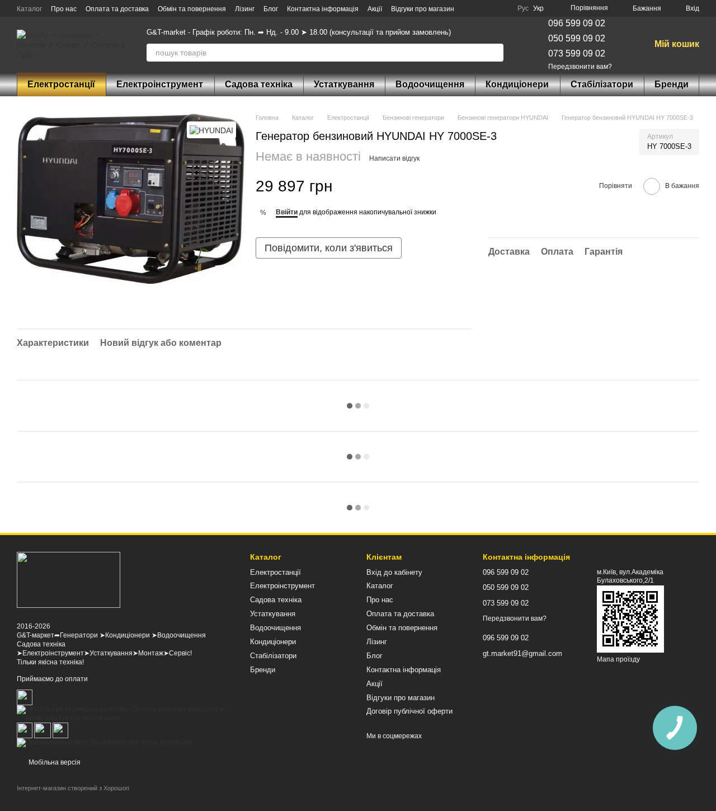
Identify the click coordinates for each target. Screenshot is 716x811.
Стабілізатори (602, 84)
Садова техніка (259, 84)
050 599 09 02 (576, 38)
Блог (270, 9)
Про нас (64, 9)
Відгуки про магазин (422, 9)
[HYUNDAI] (211, 129)
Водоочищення (429, 84)
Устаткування (344, 84)
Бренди (671, 84)
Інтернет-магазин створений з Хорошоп (73, 788)
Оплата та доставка (117, 9)
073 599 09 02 (576, 53)
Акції (375, 9)
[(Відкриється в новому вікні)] (42, 730)
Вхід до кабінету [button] (394, 572)
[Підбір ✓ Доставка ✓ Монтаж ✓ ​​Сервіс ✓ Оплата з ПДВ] (68, 580)
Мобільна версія (54, 762)
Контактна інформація (323, 9)
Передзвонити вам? (580, 67)
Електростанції (61, 84)
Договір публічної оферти (409, 711)
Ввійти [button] (287, 212)
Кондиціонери (517, 84)
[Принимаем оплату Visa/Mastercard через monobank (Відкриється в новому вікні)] (104, 742)
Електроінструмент (159, 84)
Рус (523, 8)
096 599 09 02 (576, 23)
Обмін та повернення (192, 9)
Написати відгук (394, 158)
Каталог (29, 9)
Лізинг (245, 9)
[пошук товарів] (494, 53)
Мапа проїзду (618, 659)
